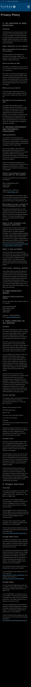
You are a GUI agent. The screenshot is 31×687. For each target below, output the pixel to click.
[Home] (13, 5)
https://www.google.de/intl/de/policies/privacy (15, 533)
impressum (9, 1)
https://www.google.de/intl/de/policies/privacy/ (15, 620)
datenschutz (15, 1)
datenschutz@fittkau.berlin (13, 317)
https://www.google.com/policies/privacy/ (13, 578)
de (3, 1)
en (5, 1)
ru (1, 1)
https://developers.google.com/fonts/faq (13, 575)
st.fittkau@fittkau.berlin (12, 192)
